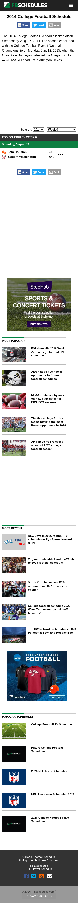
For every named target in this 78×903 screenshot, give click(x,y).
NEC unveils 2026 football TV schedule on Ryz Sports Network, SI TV (50, 539)
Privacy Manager (39, 896)
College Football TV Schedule (51, 724)
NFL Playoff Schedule (39, 868)
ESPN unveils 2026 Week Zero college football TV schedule (48, 352)
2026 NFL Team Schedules (49, 771)
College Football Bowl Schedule (39, 860)
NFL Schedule (39, 865)
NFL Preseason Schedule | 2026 (52, 794)
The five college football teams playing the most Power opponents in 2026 (48, 422)
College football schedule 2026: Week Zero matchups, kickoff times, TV (49, 609)
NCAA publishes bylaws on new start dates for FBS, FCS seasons (47, 398)
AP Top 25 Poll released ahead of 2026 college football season (47, 445)
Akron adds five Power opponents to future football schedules (46, 375)
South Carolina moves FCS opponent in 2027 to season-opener (47, 586)
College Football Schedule (39, 856)
